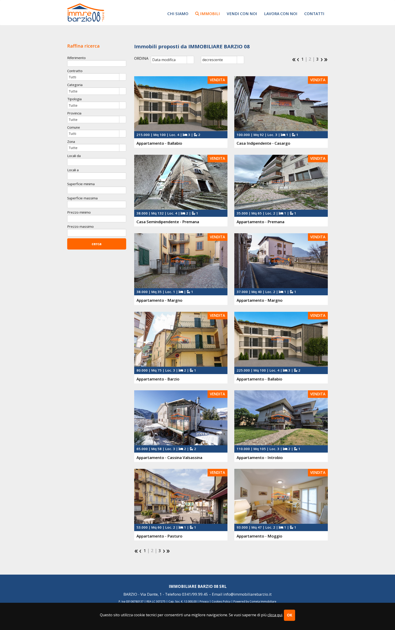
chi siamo (177, 13)
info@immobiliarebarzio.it (247, 594)
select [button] (190, 60)
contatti (314, 13)
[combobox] (169, 59)
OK (289, 615)
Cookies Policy (221, 601)
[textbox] (96, 63)
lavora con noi (280, 13)
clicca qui (274, 614)
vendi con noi (242, 13)
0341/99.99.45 (195, 594)
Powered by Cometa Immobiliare (254, 601)
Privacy (204, 601)
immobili (209, 13)
